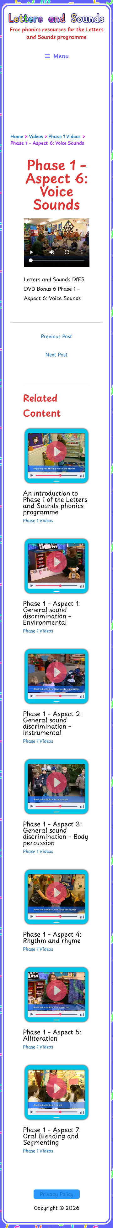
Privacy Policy (56, 1194)
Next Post (56, 354)
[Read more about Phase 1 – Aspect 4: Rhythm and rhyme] (56, 896)
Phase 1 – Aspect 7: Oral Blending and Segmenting (52, 1136)
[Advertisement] (56, 99)
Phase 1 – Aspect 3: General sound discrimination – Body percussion (55, 833)
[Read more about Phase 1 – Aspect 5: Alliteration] (56, 993)
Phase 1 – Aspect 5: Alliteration (52, 1035)
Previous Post (56, 336)
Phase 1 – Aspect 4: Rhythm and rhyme (52, 937)
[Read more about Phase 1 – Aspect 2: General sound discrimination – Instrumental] (56, 675)
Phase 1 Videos (38, 520)
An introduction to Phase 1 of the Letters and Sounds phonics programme (55, 502)
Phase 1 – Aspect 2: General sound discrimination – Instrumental (52, 723)
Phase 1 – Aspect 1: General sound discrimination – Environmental (51, 613)
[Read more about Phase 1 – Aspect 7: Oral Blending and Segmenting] (56, 1091)
